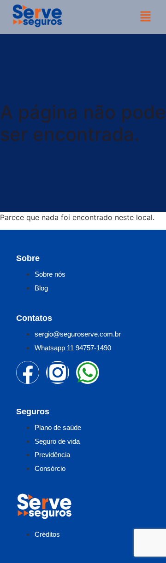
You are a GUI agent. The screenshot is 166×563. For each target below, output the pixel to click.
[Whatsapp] (87, 372)
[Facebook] (27, 372)
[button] (145, 17)
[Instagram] (57, 372)
